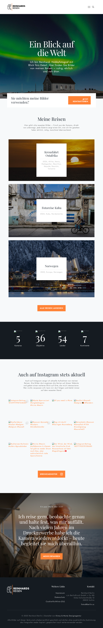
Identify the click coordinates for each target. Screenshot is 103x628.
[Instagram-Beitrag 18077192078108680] (84, 453)
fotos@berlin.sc (87, 604)
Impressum (60, 593)
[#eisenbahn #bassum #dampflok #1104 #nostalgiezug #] (84, 431)
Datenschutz (60, 597)
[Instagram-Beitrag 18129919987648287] (19, 409)
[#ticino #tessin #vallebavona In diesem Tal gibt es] (40, 453)
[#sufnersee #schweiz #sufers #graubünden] (19, 453)
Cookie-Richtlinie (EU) (55, 601)
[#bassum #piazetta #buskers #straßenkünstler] (40, 431)
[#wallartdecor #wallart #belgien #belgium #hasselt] (19, 431)
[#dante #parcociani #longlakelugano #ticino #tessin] (40, 409)
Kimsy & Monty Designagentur (68, 615)
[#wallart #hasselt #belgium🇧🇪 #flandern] (84, 409)
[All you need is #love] (62, 409)
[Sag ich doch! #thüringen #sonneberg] (62, 431)
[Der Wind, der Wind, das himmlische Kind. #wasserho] (62, 453)
